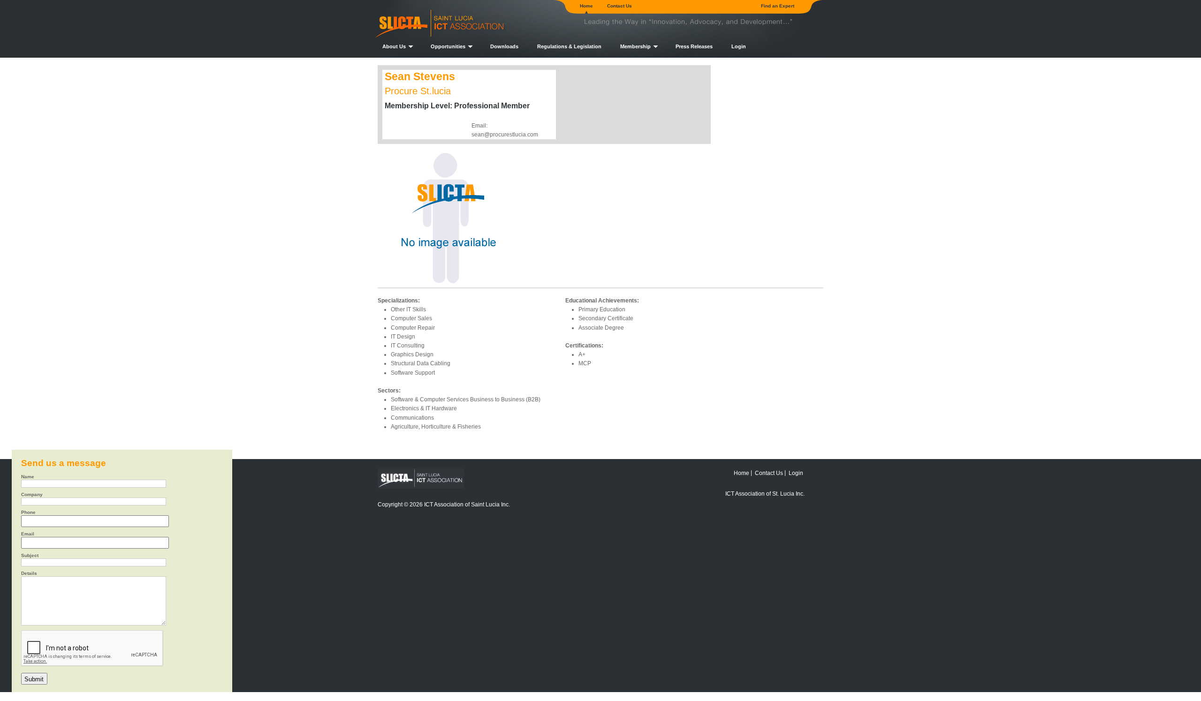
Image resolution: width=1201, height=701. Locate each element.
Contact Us (619, 5)
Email (27, 534)
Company (32, 494)
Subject (29, 555)
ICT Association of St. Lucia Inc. (765, 493)
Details (29, 573)
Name (27, 477)
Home (586, 5)
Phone (28, 512)
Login (738, 46)
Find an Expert (777, 5)
